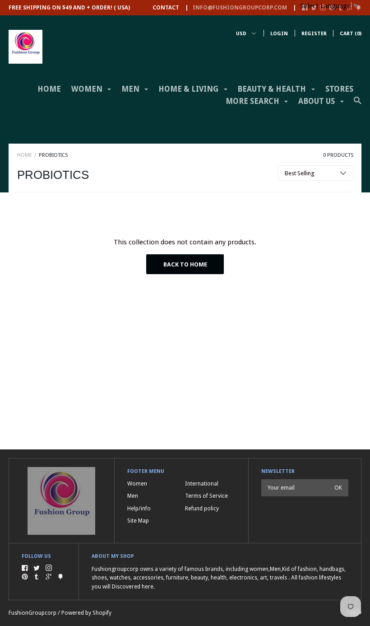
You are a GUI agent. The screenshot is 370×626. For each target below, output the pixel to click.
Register (314, 34)
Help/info (139, 508)
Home (49, 88)
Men (132, 495)
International (201, 483)
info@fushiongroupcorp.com (240, 8)
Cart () (350, 34)
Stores (339, 88)
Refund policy (202, 508)
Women (137, 483)
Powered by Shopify (86, 612)
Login (279, 34)
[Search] (357, 104)
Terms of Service (206, 495)
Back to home (185, 264)
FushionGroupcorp (32, 612)
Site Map (138, 520)
